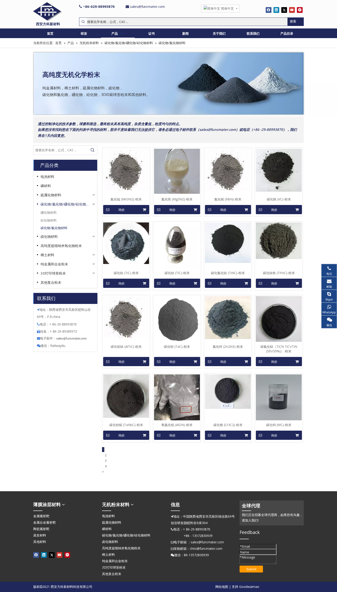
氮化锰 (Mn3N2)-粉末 (126, 199)
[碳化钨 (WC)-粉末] (279, 397)
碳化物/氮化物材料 (54, 228)
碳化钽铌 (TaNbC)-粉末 (126, 425)
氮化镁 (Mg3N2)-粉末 (177, 199)
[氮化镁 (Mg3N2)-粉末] (177, 171)
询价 (121, 210)
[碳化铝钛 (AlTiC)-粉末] (126, 316)
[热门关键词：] (92, 150)
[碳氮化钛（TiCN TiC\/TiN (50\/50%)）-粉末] (279, 318)
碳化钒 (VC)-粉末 (279, 199)
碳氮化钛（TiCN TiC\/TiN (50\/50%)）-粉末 (278, 348)
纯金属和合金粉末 (54, 264)
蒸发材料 (39, 535)
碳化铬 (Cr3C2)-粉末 (228, 425)
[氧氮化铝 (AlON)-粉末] (177, 397)
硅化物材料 (49, 220)
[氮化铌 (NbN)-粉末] (228, 169)
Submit (251, 569)
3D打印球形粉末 (53, 273)
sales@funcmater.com (147, 6)
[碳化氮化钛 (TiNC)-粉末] (228, 242)
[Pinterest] (300, 10)
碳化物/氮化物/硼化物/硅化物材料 (67, 204)
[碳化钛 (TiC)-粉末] (126, 243)
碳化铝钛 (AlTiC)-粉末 (126, 346)
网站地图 (221, 586)
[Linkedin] (276, 10)
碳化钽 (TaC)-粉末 (177, 346)
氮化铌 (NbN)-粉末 (227, 199)
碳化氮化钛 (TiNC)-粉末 (228, 273)
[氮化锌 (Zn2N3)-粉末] (228, 317)
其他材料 (39, 541)
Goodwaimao (249, 586)
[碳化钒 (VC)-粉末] (279, 170)
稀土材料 (47, 255)
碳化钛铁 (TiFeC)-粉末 (279, 273)
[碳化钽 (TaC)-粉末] (177, 319)
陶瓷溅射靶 (41, 529)
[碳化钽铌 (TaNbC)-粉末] (126, 395)
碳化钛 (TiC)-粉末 (126, 273)
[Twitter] (284, 10)
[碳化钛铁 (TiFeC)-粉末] (279, 240)
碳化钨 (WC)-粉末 (278, 425)
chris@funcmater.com (206, 548)
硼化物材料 (49, 212)
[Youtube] (292, 10)
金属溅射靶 (41, 516)
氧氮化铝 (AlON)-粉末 (177, 425)
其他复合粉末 (51, 282)
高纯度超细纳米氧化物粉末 (61, 245)
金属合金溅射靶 (44, 522)
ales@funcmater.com (72, 338)
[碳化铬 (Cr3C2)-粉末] (228, 391)
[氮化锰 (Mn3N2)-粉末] (126, 169)
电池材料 (47, 176)
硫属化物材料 (51, 195)
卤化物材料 (49, 236)
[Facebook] (268, 10)
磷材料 (46, 185)
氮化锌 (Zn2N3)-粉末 (228, 346)
